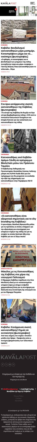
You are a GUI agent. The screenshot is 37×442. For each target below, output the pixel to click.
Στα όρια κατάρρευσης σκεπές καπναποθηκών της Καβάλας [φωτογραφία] (17, 107)
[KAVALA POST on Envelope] (9, 364)
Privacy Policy (18, 396)
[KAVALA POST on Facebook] (2, 364)
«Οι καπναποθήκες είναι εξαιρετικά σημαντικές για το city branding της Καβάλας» (18, 219)
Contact (18, 398)
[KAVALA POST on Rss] (13, 364)
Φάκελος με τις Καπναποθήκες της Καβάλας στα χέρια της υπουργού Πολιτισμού (17, 274)
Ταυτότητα (18, 401)
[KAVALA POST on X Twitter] (6, 364)
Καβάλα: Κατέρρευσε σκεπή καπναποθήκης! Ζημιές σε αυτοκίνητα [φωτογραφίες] (16, 330)
